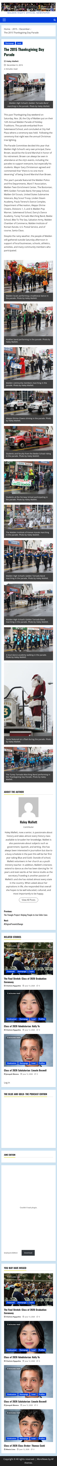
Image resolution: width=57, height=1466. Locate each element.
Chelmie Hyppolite (13, 986)
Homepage (9, 43)
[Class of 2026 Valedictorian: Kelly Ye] (28, 1006)
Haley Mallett (12, 61)
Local (19, 43)
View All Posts (28, 899)
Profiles (42, 1019)
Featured (10, 971)
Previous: (25, 913)
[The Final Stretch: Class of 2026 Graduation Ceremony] (28, 958)
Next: (13, 922)
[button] (4, 20)
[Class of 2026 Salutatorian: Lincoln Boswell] (28, 1050)
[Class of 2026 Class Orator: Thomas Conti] (28, 1425)
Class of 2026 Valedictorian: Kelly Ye (22, 1026)
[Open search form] (55, 19)
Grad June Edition (11, 1253)
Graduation (11, 1019)
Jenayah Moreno (12, 1074)
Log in (7, 1082)
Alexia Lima (10, 1449)
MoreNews (42, 1459)
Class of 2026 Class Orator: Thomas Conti (24, 1445)
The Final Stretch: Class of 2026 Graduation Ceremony (25, 980)
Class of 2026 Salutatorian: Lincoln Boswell (25, 1070)
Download (28, 1253)
